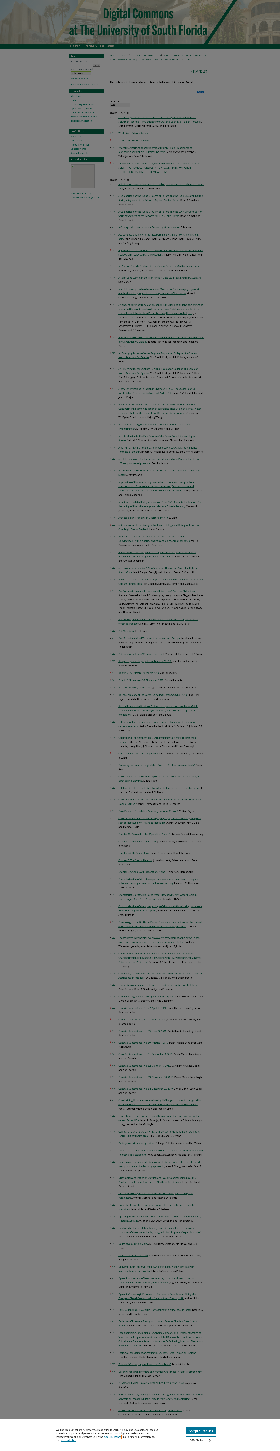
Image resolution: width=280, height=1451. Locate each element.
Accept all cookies (201, 1431)
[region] (140, 1435)
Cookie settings (112, 1436)
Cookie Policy (68, 1440)
